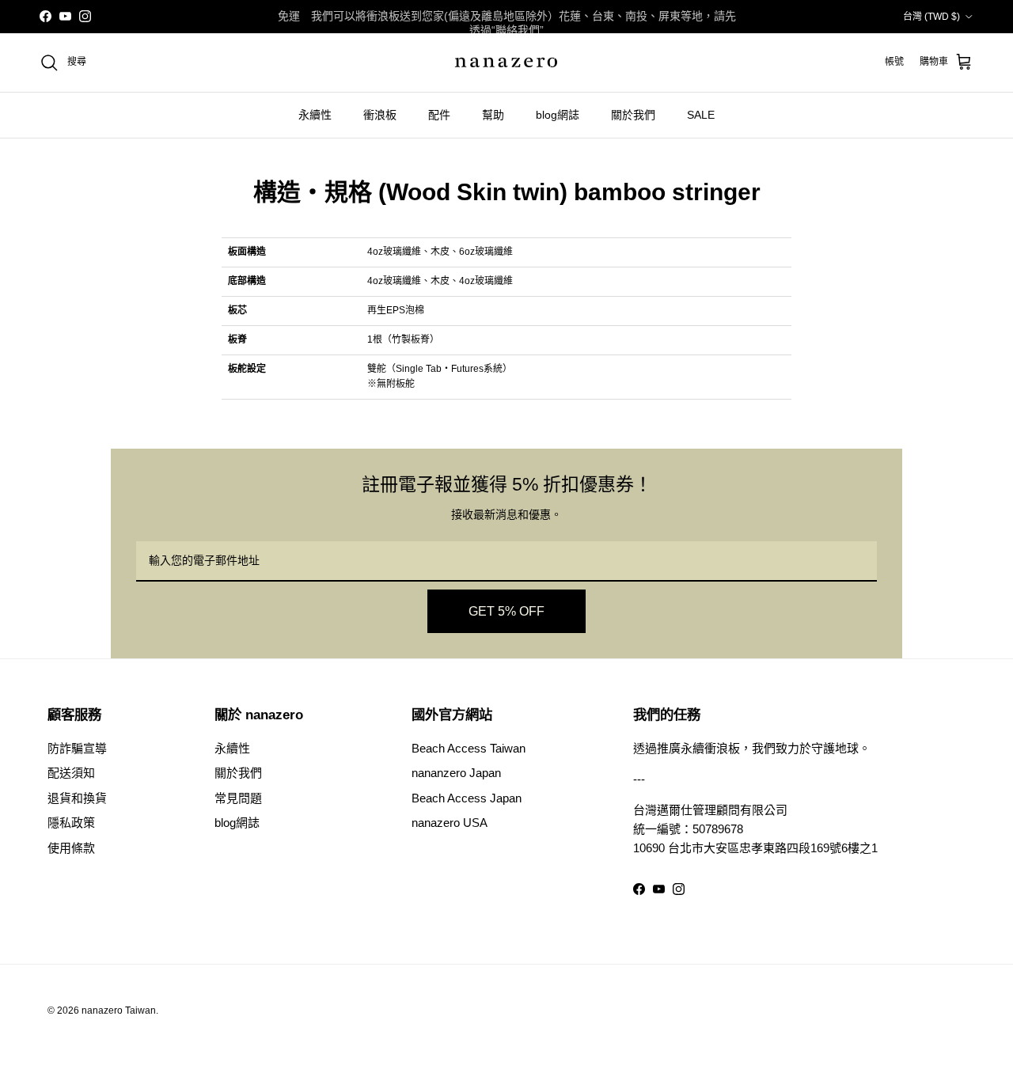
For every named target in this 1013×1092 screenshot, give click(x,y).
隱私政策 (71, 822)
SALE (701, 114)
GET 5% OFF (506, 611)
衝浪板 (379, 114)
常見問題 (238, 798)
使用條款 (71, 848)
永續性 (315, 114)
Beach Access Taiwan (468, 748)
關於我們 (633, 114)
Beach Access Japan (467, 798)
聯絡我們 (517, 30)
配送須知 (71, 772)
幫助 (493, 114)
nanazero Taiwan (119, 1010)
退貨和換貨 (77, 798)
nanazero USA (450, 822)
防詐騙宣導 (77, 748)
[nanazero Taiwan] (506, 62)
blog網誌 (557, 114)
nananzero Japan (456, 772)
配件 (439, 114)
